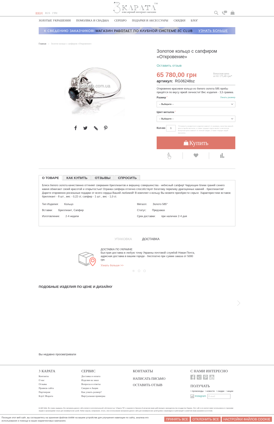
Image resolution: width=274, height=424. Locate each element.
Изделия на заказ (90, 380)
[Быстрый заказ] (170, 155)
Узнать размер (227, 97)
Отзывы (43, 384)
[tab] (50, 177)
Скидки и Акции (89, 388)
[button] (47, 13)
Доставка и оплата (90, 376)
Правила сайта (46, 388)
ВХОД (39, 13)
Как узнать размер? (91, 392)
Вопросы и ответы (91, 384)
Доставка (151, 239)
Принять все (177, 419)
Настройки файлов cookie (246, 419)
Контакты (44, 376)
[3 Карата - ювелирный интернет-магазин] (135, 5)
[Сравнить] (222, 155)
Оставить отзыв (169, 65)
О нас (42, 380)
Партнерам (44, 392)
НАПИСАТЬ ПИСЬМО (149, 378)
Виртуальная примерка (93, 396)
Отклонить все (205, 419)
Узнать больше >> (112, 265)
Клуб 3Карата (46, 396)
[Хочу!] (196, 155)
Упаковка (123, 239)
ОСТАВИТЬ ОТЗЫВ (147, 385)
